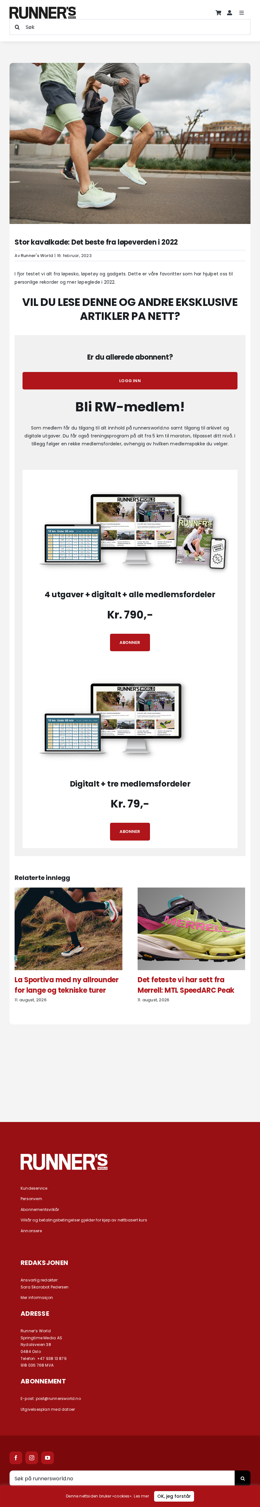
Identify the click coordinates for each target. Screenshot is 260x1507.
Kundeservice (34, 1188)
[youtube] (47, 1457)
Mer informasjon (37, 1297)
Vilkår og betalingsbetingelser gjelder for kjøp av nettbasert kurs (84, 1220)
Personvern (31, 1198)
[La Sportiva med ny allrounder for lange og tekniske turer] (68, 891)
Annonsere (31, 1230)
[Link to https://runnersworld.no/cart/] (218, 12)
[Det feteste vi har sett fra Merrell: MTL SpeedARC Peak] (191, 891)
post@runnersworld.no (58, 1398)
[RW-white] (64, 1156)
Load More (130, 1088)
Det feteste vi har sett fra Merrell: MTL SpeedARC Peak (186, 985)
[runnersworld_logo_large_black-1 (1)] (43, 9)
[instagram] (31, 1457)
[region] (130, 1496)
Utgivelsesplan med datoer (48, 1409)
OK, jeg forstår (174, 1496)
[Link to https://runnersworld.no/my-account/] (229, 12)
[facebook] (16, 1457)
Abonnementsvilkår (40, 1209)
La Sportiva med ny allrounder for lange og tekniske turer (67, 985)
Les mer (141, 1496)
